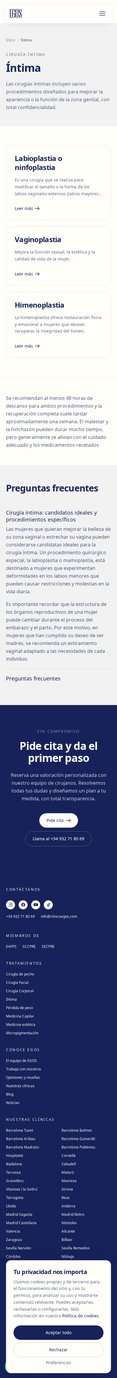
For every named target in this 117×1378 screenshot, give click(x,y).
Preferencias (58, 1362)
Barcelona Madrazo (22, 1147)
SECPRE (48, 946)
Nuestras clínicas (20, 1085)
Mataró (68, 1172)
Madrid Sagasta (19, 1214)
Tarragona (14, 1197)
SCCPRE (29, 946)
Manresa (69, 1180)
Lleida (11, 1206)
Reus (66, 1197)
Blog (10, 1094)
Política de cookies (80, 1316)
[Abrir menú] (102, 14)
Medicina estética (20, 1024)
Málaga (68, 1256)
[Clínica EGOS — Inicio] (16, 13)
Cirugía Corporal (20, 990)
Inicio (10, 40)
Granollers (15, 1180)
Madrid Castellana (21, 1222)
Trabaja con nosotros (23, 1069)
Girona (67, 1189)
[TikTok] (48, 904)
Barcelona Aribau (20, 1138)
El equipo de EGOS (21, 1060)
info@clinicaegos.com (59, 916)
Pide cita (55, 820)
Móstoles (69, 1222)
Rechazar (58, 1349)
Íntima (11, 999)
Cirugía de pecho (20, 974)
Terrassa (13, 1172)
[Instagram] (10, 904)
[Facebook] (23, 904)
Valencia (13, 1231)
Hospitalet (14, 1155)
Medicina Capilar (20, 1016)
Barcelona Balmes (77, 1130)
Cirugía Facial (17, 982)
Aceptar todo (58, 1332)
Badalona (14, 1164)
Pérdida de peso (19, 1007)
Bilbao (67, 1239)
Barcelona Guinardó (78, 1138)
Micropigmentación (22, 1033)
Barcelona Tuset (19, 1130)
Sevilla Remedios (76, 1248)
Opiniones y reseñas (23, 1077)
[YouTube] (35, 904)
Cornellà (69, 1155)
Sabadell (69, 1164)
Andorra (68, 1206)
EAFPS (11, 946)
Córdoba (13, 1256)
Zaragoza (14, 1239)
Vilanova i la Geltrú (21, 1189)
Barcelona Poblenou (78, 1147)
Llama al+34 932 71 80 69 (58, 838)
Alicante (68, 1231)
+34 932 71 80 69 (20, 916)
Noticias (13, 1102)
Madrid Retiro (73, 1214)
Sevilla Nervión (18, 1248)
